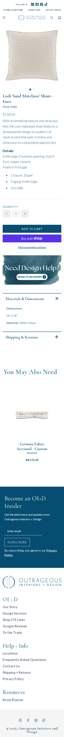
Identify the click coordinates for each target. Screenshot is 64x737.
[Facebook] (28, 720)
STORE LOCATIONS (13, 10)
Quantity (10, 206)
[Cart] (59, 17)
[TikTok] (44, 720)
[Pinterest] (36, 720)
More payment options (32, 247)
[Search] (52, 17)
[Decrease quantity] (6, 214)
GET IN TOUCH (53, 10)
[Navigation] (4, 17)
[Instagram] (20, 720)
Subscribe (17, 542)
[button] (30, 89)
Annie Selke (10, 107)
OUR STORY (34, 10)
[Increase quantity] (25, 214)
